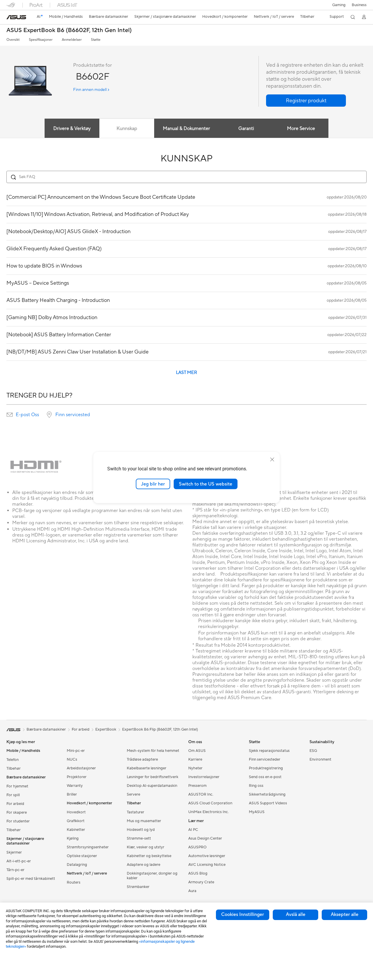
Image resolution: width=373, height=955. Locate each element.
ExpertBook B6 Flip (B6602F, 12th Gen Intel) (160, 729)
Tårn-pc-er (15, 870)
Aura (192, 891)
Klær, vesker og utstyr (145, 847)
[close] (272, 459)
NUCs (72, 759)
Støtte (96, 40)
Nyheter (195, 768)
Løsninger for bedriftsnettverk (152, 777)
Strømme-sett (139, 838)
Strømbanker (138, 886)
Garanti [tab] (246, 128)
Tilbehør (13, 768)
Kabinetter (76, 829)
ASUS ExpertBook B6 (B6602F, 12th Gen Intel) (69, 30)
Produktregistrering (266, 768)
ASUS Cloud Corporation (210, 803)
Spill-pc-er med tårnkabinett (30, 878)
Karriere (195, 759)
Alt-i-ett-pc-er (18, 861)
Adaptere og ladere (143, 864)
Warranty (75, 785)
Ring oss (256, 785)
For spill (13, 795)
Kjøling (73, 838)
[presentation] (9, 414)
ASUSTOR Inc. (200, 794)
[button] (339, 5)
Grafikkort (76, 821)
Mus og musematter (144, 821)
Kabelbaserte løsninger (146, 768)
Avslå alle (295, 914)
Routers (73, 882)
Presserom (197, 785)
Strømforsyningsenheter (88, 847)
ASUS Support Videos (268, 803)
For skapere (16, 812)
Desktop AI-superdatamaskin (152, 785)
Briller (72, 794)
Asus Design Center (205, 838)
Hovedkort (76, 812)
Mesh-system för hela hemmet (153, 750)
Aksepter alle (344, 914)
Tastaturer (135, 812)
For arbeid (15, 803)
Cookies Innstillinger (242, 914)
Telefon (12, 759)
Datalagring (77, 864)
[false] (306, 100)
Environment (320, 759)
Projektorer (77, 777)
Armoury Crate (201, 882)
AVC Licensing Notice (207, 864)
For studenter (18, 821)
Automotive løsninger (206, 856)
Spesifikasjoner (40, 40)
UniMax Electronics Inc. (208, 812)
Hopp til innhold (10, 17)
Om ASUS (197, 750)
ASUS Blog (197, 873)
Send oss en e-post (265, 777)
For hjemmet (17, 786)
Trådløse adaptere (142, 759)
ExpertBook (105, 729)
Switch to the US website (205, 484)
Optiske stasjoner (82, 856)
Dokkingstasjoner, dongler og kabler (152, 875)
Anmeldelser (72, 40)
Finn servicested (72, 415)
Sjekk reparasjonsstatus (269, 750)
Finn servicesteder (264, 759)
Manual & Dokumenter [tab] (186, 128)
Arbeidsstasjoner (81, 768)
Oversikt (13, 40)
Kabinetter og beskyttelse (149, 856)
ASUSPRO (197, 847)
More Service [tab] (301, 128)
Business (359, 5)
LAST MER (186, 372)
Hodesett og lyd (141, 829)
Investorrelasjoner (203, 777)
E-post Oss (27, 415)
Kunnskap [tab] (127, 128)
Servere (133, 794)
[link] (16, 17)
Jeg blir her (153, 484)
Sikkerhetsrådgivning (267, 794)
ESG (313, 750)
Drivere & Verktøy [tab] (72, 128)
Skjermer (14, 852)
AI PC (193, 829)
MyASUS (257, 812)
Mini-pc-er (76, 750)
